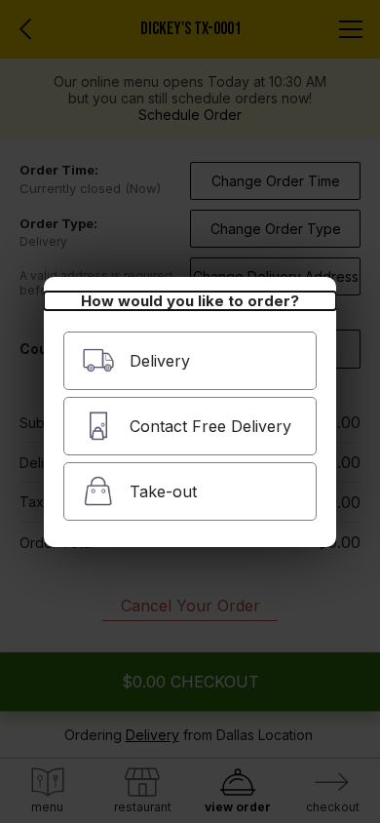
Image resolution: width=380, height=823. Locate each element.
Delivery (160, 361)
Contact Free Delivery (210, 426)
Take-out (163, 491)
